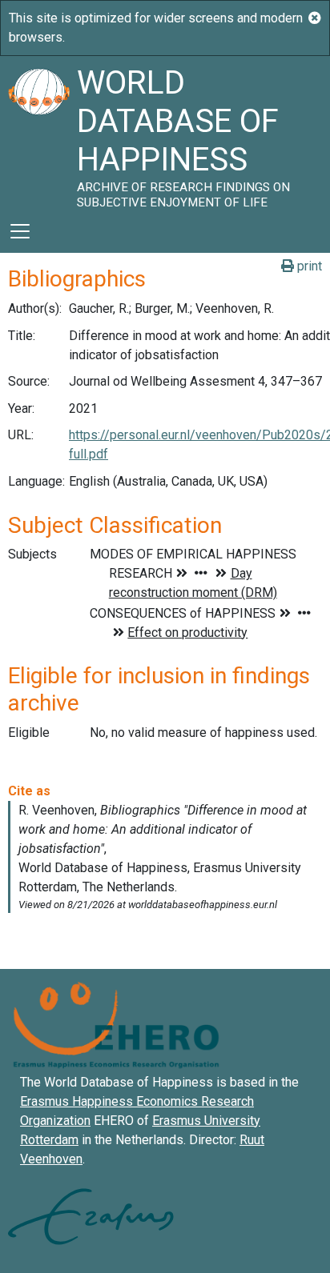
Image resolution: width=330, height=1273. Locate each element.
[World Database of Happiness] (38, 133)
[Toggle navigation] (20, 231)
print (308, 266)
